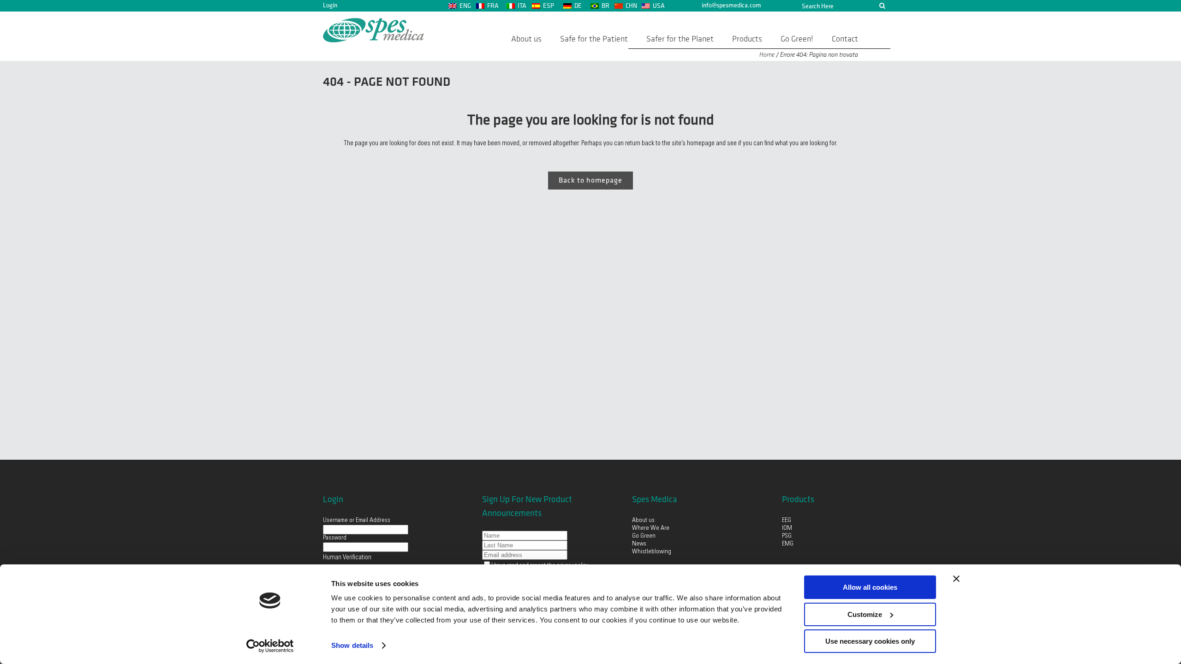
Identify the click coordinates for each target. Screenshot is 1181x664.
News (639, 544)
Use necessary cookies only (870, 641)
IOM (787, 528)
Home (767, 55)
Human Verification (347, 557)
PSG (787, 536)
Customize (864, 614)
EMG (787, 544)
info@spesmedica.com (731, 5)
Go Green (644, 536)
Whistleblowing (651, 552)
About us (643, 520)
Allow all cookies (870, 587)
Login (330, 5)
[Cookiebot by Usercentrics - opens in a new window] (270, 646)
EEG (786, 520)
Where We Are (650, 528)
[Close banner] (956, 578)
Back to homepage (590, 180)
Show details (352, 645)
